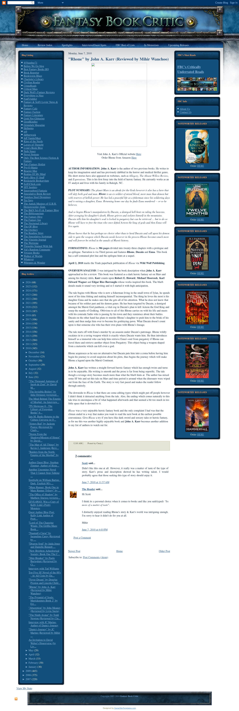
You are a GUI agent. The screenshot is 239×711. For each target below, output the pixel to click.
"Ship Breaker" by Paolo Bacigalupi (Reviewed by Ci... (43, 561)
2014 (28, 331)
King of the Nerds (33, 141)
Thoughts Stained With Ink (38, 246)
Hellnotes (29, 128)
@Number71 (30, 62)
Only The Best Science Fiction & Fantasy (41, 159)
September (34, 364)
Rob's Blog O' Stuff (34, 177)
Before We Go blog (34, 66)
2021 (28, 303)
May (31, 650)
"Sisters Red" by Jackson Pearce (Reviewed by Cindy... (42, 427)
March (32, 658)
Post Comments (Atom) (95, 557)
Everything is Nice (34, 95)
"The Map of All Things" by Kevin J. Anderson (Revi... (44, 446)
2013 (28, 336)
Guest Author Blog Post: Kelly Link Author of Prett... (42, 515)
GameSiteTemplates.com (125, 708)
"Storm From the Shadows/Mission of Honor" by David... (44, 437)
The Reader (88, 489)
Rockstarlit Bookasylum (36, 180)
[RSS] (16, 699)
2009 (28, 671)
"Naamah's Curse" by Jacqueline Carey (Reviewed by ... (44, 536)
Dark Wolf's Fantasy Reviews (39, 92)
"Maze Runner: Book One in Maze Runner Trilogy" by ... (44, 488)
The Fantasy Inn (32, 220)
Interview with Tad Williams (44, 568)
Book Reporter (31, 72)
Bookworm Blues (33, 76)
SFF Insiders (30, 187)
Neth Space (30, 151)
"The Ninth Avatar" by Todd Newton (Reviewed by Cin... (45, 616)
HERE (200, 166)
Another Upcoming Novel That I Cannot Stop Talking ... (44, 473)
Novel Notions (31, 154)
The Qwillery (31, 230)
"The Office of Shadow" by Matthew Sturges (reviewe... (44, 496)
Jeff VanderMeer (32, 138)
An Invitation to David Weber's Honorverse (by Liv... (42, 643)
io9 (25, 131)
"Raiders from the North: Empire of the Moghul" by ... (44, 455)
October (33, 360)
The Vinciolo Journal (35, 239)
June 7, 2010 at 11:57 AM (95, 482)
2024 (28, 290)
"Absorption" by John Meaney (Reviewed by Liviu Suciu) (44, 609)
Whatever (29, 259)
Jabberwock (30, 134)
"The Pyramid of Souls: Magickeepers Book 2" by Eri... (43, 600)
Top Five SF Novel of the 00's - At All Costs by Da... (45, 574)
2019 (28, 311)
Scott (85, 463)
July (31, 373)
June (31, 377)
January (33, 667)
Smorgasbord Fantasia (35, 190)
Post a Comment (82, 537)
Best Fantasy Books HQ (36, 69)
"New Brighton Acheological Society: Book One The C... (44, 552)
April (31, 654)
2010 (28, 348)
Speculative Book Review (37, 193)
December (34, 352)
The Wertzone (31, 243)
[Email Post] (105, 443)
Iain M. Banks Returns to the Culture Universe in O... (44, 418)
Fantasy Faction (32, 112)
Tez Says (28, 200)
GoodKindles (31, 121)
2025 (28, 286)
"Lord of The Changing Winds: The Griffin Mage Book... (43, 526)
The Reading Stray (34, 233)
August (32, 368)
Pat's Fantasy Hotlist (34, 164)
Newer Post (74, 551)
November (34, 356)
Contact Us (185, 112)
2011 (28, 344)
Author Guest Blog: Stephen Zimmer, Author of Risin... (44, 464)
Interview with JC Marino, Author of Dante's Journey (43, 623)
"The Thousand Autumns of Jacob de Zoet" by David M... (43, 384)
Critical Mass (31, 89)
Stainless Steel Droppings (37, 197)
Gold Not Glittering (34, 118)
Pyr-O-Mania (31, 167)
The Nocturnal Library (36, 223)
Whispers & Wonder (34, 262)
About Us (185, 109)
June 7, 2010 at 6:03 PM (95, 529)
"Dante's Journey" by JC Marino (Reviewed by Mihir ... (44, 633)
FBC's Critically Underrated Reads (190, 69)
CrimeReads (30, 85)
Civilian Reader (32, 82)
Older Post (164, 551)
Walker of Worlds (33, 256)
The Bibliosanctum (34, 213)
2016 (28, 323)
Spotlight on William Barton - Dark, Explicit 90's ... (44, 481)
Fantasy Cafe (30, 108)
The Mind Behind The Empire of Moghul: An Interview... (45, 400)
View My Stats (24, 688)
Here (138, 154)
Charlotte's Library (34, 79)
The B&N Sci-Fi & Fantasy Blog (41, 210)
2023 (28, 294)
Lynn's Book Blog (33, 148)
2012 (28, 340)
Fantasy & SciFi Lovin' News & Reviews (41, 103)
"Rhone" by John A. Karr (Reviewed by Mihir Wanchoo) (42, 590)
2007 (28, 679)
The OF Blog (31, 226)
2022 (28, 298)
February (33, 662)
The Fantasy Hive (33, 216)
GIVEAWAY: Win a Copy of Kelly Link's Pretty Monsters (44, 505)
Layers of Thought (34, 144)
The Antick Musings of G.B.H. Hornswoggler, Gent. (40, 205)
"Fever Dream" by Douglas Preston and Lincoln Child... (44, 581)
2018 (28, 315)
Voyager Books (32, 252)
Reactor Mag (30, 171)
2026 (28, 282)
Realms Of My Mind (35, 174)
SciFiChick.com (32, 184)
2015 (28, 327)
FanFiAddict (30, 99)
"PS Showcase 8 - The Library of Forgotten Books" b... (40, 409)
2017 (28, 319)
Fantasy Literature (33, 115)
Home (119, 551)
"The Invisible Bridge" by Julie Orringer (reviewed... (44, 393)
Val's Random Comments (37, 249)
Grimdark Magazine (34, 125)
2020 (28, 307)
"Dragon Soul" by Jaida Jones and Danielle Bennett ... (44, 545)
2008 (28, 675)
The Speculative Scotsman (38, 236)
